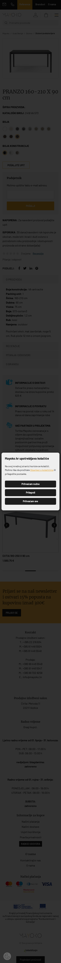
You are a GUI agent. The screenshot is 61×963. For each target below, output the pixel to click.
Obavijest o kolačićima (41, 470)
